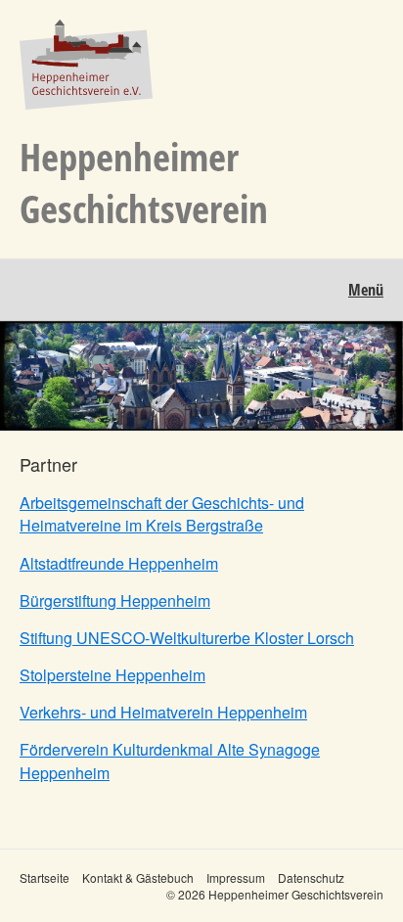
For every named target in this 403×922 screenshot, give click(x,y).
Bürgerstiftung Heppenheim (115, 600)
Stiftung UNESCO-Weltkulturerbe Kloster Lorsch (187, 637)
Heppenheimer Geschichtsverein (144, 182)
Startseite (44, 877)
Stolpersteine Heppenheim (112, 675)
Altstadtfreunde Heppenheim (119, 563)
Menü (365, 289)
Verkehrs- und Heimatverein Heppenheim (163, 712)
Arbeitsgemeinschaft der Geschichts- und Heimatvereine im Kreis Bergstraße (162, 513)
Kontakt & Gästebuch (138, 877)
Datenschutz (311, 877)
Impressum (235, 877)
